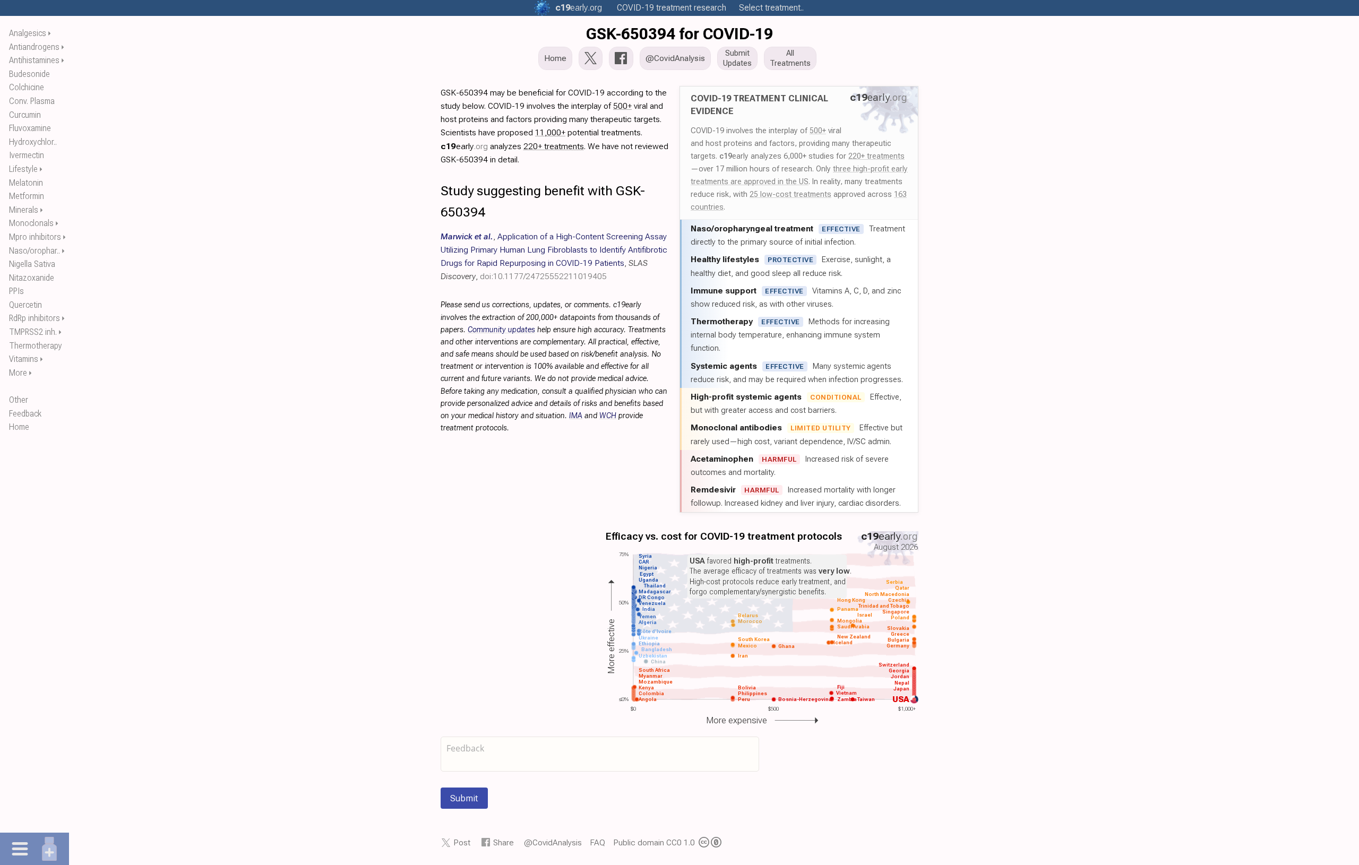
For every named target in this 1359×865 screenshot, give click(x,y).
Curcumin (25, 115)
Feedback (25, 414)
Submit (464, 798)
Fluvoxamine (30, 128)
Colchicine (26, 87)
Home (19, 427)
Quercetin (25, 305)
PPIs (16, 291)
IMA (575, 415)
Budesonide (29, 74)
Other (18, 400)
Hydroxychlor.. (33, 142)
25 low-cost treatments (790, 194)
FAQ (597, 842)
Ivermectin (26, 155)
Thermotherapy (35, 346)
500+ (818, 130)
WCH (607, 415)
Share (503, 842)
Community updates (501, 329)
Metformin (26, 196)
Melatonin (26, 183)
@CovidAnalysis (553, 842)
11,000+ (550, 132)
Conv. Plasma (32, 101)
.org (578, 8)
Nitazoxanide (31, 278)
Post (461, 842)
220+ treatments (876, 156)
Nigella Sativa (32, 264)
